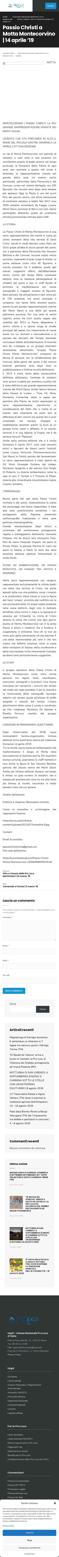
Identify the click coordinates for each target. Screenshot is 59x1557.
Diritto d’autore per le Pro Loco (23, 1442)
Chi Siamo (12, 1376)
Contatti (12, 1409)
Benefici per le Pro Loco (19, 1455)
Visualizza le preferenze (29, 1547)
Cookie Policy (29, 1553)
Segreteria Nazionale (18, 1400)
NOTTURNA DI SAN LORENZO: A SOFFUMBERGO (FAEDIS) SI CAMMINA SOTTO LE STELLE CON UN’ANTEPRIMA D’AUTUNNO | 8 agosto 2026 (29, 1080)
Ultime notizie (18, 1164)
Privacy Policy (14, 1354)
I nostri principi (14, 1380)
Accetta (29, 1532)
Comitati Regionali (16, 1404)
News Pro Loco (37, 17)
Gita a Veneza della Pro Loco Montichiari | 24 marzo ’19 (18, 874)
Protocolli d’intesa (16, 1396)
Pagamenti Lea (15, 1447)
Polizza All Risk (15, 1497)
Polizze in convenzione (18, 1481)
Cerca (13, 1003)
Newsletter (7, 19)
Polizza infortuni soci (17, 1493)
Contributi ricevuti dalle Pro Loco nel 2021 (28, 1459)
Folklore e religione (21, 17)
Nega (29, 1540)
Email (6, 960)
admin (18, 56)
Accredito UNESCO (17, 1392)
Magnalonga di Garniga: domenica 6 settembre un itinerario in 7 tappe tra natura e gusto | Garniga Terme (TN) (29, 1176)
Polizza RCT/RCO (16, 1485)
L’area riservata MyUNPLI (20, 1438)
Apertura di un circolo (18, 1451)
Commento (8, 917)
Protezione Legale (17, 1489)
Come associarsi (15, 1434)
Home (5, 17)
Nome (6, 946)
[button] (55, 1503)
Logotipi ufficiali (15, 1413)
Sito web (6, 975)
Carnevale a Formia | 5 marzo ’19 (20, 885)
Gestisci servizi (8, 1526)
